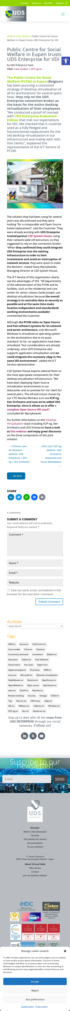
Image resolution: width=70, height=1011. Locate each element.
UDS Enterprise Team (22, 65)
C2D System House (40, 236)
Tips (10, 700)
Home (10, 36)
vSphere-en (39, 706)
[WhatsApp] (26, 497)
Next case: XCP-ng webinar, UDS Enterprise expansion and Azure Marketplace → (51, 456)
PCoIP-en (24, 690)
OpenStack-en (49, 685)
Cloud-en (40, 649)
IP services (35, 670)
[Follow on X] (33, 735)
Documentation (35, 843)
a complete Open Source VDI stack (31, 407)
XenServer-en (39, 711)
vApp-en (48, 700)
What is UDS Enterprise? (35, 831)
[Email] (42, 497)
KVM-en (47, 670)
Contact (24, 3)
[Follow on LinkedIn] (24, 735)
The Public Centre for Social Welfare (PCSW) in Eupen (29, 79)
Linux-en (12, 675)
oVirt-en (12, 690)
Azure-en (24, 644)
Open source (33, 685)
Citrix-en (28, 649)
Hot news (28, 664)
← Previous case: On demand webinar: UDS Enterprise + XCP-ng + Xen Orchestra (19, 454)
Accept (35, 981)
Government (14, 664)
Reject (35, 990)
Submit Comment (49, 601)
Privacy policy (41, 1006)
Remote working (16, 695)
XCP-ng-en (36, 68)
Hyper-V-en (42, 664)
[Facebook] (34, 497)
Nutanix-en (32, 680)
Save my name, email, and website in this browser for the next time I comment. (34, 592)
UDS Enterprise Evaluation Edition (32, 118)
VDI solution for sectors (35, 839)
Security (31, 695)
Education (13, 659)
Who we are (35, 868)
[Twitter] (19, 497)
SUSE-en (55, 695)
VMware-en (24, 706)
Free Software (41, 659)
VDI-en (11, 706)
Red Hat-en (37, 690)
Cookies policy (27, 1006)
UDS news (35, 700)
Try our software (35, 846)
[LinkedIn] (11, 497)
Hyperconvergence (17, 670)
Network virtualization (46, 675)
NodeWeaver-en (15, 680)
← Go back (16, 475)
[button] (66, 61)
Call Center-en (39, 644)
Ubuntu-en (21, 700)
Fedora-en (26, 659)
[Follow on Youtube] (41, 735)
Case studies (23, 36)
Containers (37, 654)
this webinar (18, 431)
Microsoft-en (26, 675)
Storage (43, 695)
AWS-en (12, 644)
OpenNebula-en (15, 685)
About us (36, 3)
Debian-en (52, 654)
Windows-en (54, 706)
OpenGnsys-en (49, 680)
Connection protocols (18, 654)
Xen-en (25, 711)
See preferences (35, 999)
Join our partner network (35, 875)
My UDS (48, 3)
